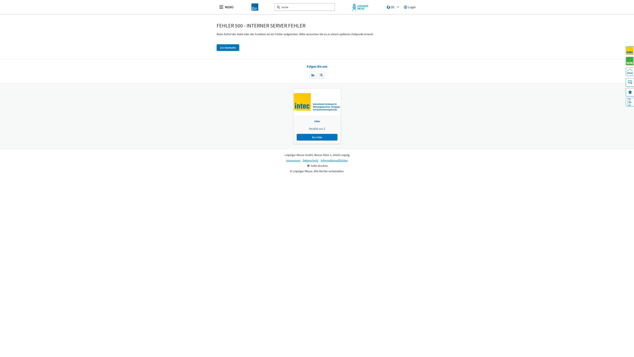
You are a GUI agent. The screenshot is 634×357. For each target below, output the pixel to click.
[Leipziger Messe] (360, 7)
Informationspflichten (334, 160)
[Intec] (630, 50)
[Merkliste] (630, 92)
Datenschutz (310, 160)
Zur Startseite (228, 47)
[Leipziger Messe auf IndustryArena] (321, 75)
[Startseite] (255, 7)
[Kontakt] (630, 82)
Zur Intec (317, 137)
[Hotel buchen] (630, 72)
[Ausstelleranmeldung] (630, 102)
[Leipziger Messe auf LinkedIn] (313, 75)
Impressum (293, 160)
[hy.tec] (630, 61)
